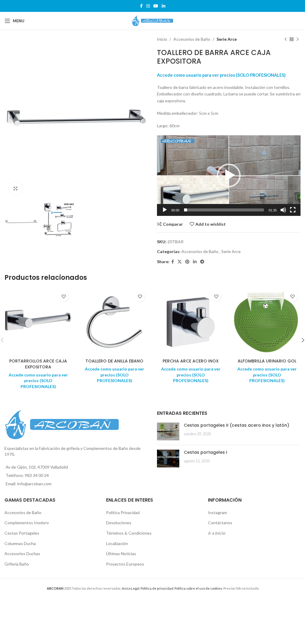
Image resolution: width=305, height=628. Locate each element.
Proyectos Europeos (125, 563)
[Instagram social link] (148, 6)
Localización (117, 543)
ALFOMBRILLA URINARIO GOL (267, 361)
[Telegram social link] (202, 262)
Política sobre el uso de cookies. (199, 588)
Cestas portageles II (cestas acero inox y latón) (236, 425)
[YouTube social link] (156, 6)
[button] (229, 175)
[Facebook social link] (141, 6)
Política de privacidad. (157, 588)
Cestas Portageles (21, 533)
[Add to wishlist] (63, 296)
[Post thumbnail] (168, 431)
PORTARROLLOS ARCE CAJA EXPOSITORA (38, 364)
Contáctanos (220, 522)
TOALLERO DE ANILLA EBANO (114, 361)
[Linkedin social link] (163, 6)
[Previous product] (286, 39)
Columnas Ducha (20, 543)
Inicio (162, 39)
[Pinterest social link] (187, 262)
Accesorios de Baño (191, 39)
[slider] (224, 209)
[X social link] (179, 262)
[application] (229, 175)
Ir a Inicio (216, 533)
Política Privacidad (123, 512)
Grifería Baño (16, 563)
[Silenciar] (283, 213)
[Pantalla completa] (293, 213)
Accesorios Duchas (22, 553)
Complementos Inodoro (26, 522)
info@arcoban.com (34, 483)
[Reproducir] (165, 213)
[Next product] (298, 39)
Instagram (217, 512)
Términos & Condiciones (129, 533)
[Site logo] (152, 20)
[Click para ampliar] (15, 188)
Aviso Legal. (131, 588)
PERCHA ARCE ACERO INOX (191, 361)
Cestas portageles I (205, 452)
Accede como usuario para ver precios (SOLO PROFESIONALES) (221, 75)
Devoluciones (118, 522)
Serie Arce (227, 39)
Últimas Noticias (121, 553)
